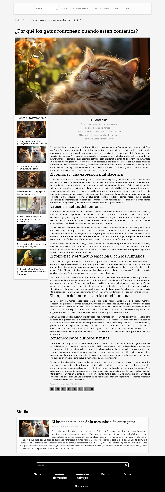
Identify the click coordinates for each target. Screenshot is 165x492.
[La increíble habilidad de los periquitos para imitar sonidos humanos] (31, 257)
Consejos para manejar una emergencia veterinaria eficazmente (30, 219)
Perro (116, 8)
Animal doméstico (81, 8)
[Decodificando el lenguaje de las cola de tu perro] (31, 179)
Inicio (17, 20)
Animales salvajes (101, 8)
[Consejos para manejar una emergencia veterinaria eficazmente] (31, 205)
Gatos (65, 8)
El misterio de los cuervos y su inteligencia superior (32, 245)
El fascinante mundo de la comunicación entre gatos (29, 167)
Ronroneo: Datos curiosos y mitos (99, 138)
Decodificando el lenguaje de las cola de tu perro (31, 192)
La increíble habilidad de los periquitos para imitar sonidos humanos (31, 271)
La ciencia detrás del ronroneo (99, 128)
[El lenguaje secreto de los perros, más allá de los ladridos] (31, 129)
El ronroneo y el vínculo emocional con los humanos (98, 131)
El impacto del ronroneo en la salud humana (99, 135)
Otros (126, 8)
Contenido (100, 120)
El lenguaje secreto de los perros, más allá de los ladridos (32, 142)
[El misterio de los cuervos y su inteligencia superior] (31, 232)
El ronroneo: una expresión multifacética (99, 124)
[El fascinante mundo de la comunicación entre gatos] (31, 154)
